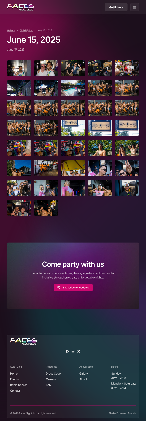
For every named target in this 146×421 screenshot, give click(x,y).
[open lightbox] (19, 68)
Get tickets (116, 7)
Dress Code (53, 373)
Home (14, 373)
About (83, 379)
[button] (134, 7)
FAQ (48, 385)
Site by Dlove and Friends (122, 413)
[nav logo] (20, 7)
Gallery (11, 30)
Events (14, 379)
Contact (15, 390)
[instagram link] (73, 351)
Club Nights (26, 30)
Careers (51, 379)
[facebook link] (67, 351)
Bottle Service (18, 385)
